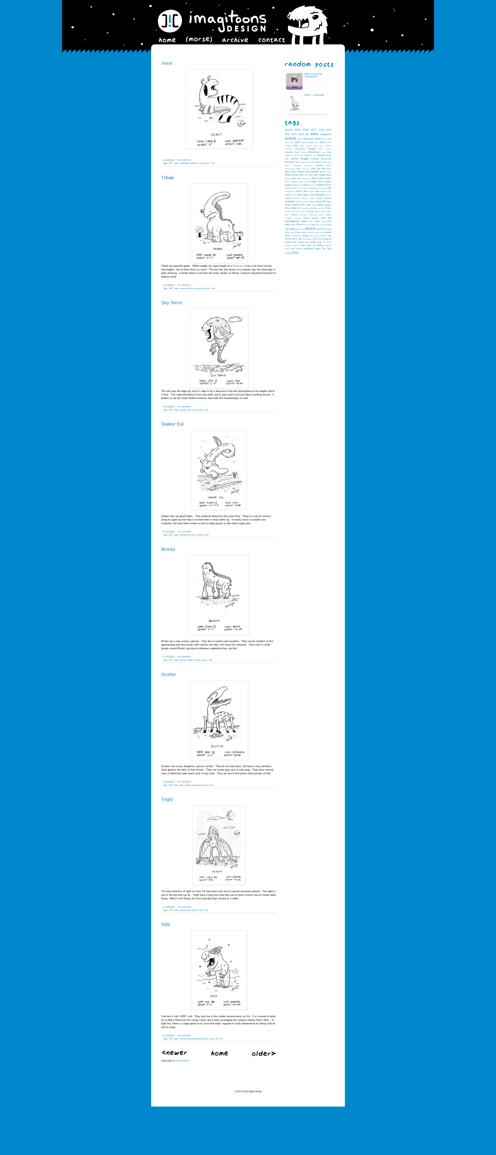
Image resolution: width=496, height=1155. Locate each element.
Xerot (166, 63)
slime (287, 232)
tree (306, 242)
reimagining (292, 221)
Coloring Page (292, 152)
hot (299, 188)
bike (292, 142)
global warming (292, 182)
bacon (324, 139)
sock (317, 232)
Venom (296, 245)
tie (330, 239)
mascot (288, 198)
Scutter (168, 674)
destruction (326, 159)
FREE (288, 175)
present (303, 215)
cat (315, 145)
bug (295, 145)
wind (287, 249)
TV (324, 242)
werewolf (327, 245)
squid (316, 236)
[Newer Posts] (174, 1054)
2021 (294, 134)
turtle (319, 242)
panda (314, 208)
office (287, 208)
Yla (323, 248)
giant (321, 178)
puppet (297, 218)
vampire (288, 245)
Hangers (327, 181)
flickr (329, 168)
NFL (303, 204)
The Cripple (323, 239)
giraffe (328, 178)
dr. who (310, 162)
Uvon (201, 910)
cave (321, 146)
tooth (294, 242)
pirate (311, 211)
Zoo (213, 163)
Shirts (292, 229)
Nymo (320, 204)
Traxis (301, 242)
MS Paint (327, 201)
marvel (328, 195)
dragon (318, 162)
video (302, 245)
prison (321, 215)
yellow (317, 248)
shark (323, 225)
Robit (328, 221)
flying (301, 171)
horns (287, 188)
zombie (288, 253)
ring (323, 221)
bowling (288, 146)
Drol (324, 162)
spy (311, 236)
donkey (303, 162)
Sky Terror (171, 302)
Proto (328, 215)
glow (302, 182)
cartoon (309, 146)
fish (188, 535)
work (292, 248)
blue (311, 142)
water (319, 245)
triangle (312, 242)
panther (321, 208)
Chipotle (288, 149)
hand (320, 181)
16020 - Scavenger (314, 95)
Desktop (315, 159)
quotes (315, 218)
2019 (328, 130)
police (328, 211)
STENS (288, 239)
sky (324, 229)
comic (303, 152)
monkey (327, 198)
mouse (312, 201)
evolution (319, 165)
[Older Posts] (264, 1055)
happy (288, 184)
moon (298, 201)
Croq (200, 163)
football (315, 171)
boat (316, 142)
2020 (287, 134)
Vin (216, 1039)
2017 (171, 163)
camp (301, 146)
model (319, 198)
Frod (301, 175)
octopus (327, 205)
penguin (288, 211)
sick (298, 229)
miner (312, 198)
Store (294, 239)
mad (311, 195)
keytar (311, 191)
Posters (294, 215)
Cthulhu (288, 155)
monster (290, 201)
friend (295, 175)
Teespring (307, 239)
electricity (297, 165)
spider (288, 235)
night (308, 205)
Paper (328, 208)
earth (287, 165)
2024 (301, 134)
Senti (313, 224)
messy (297, 198)
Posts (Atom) (182, 1060)
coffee (328, 149)
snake (298, 232)
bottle (328, 142)
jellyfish (298, 191)
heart (300, 185)
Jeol (305, 191)
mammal (198, 288)
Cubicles (308, 155)
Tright (167, 799)
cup (314, 155)
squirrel (323, 236)
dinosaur (289, 162)
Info (329, 188)
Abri (176, 785)
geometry (306, 178)
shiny (328, 224)
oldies (294, 208)
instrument (289, 191)
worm (299, 248)
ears (329, 162)
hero (306, 184)
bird (188, 410)
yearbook (308, 248)
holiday (320, 184)
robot (287, 224)
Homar (190, 288)
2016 (306, 129)
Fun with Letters (317, 175)
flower (294, 172)
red (329, 218)
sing (302, 229)
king (317, 191)
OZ (299, 208)
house (304, 188)
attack (318, 138)
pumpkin (288, 218)
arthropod (196, 785)
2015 (298, 129)
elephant (308, 165)
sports (305, 235)
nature (296, 204)
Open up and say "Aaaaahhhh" (313, 75)
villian (309, 245)
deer (287, 159)
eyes (329, 165)
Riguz (317, 221)
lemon (293, 195)
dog (297, 162)
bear (287, 142)
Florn (193, 535)
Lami (194, 410)
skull (319, 229)
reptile (190, 660)
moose (305, 202)
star (329, 235)
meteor (305, 198)
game (294, 178)
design (305, 158)
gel (299, 178)
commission (313, 152)
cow (323, 152)
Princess (313, 215)
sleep (328, 229)
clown (320, 149)
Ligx (299, 194)
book (322, 142)
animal (193, 163)
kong (329, 191)
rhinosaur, (238, 265)
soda (322, 232)
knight (323, 191)
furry (189, 1039)
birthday (304, 142)
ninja (314, 205)
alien (176, 163)
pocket (322, 211)
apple (299, 139)
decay (328, 155)
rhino (311, 221)
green (307, 182)
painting (306, 208)
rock (293, 224)
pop (286, 215)
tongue (288, 242)
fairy (298, 168)
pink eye (304, 211)
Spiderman (296, 236)
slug (292, 232)
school (307, 225)
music (288, 204)
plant (316, 211)
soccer (310, 232)
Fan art (305, 169)
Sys (300, 239)
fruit (306, 175)
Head (294, 185)
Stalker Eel (172, 424)
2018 (321, 130)
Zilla (329, 248)
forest (322, 172)
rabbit (323, 218)
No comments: (184, 160)
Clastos (312, 148)
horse (294, 188)
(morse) (289, 130)
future (287, 178)
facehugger (290, 169)
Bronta (168, 549)
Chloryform (300, 149)
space (328, 232)
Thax (314, 239)
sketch (206, 163)
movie (319, 201)
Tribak (167, 177)
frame (328, 172)
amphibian (184, 163)
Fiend (313, 168)
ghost (315, 178)
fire (318, 168)
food (307, 171)
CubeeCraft (298, 155)
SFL (318, 225)
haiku (314, 181)
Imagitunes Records (317, 188)
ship (287, 229)
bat (188, 910)
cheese (328, 146)
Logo (305, 194)
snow (211, 1039)
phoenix (296, 211)
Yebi (165, 924)
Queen (306, 218)
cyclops (321, 155)
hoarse (312, 185)
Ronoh (197, 660)
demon (295, 158)
